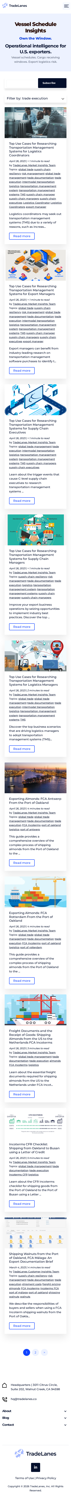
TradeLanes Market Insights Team (34, 165)
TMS (23, 194)
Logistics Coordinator (36, 202)
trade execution (39, 1060)
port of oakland (51, 825)
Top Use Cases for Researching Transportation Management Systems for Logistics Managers (33, 681)
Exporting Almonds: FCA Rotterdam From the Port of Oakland (31, 917)
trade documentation (40, 177)
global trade (26, 169)
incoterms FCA (49, 1288)
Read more (21, 236)
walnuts (25, 1296)
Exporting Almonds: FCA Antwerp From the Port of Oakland (35, 801)
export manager (36, 206)
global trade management (35, 446)
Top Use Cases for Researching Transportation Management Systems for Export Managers (32, 290)
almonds (55, 1060)
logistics (14, 186)
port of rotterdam (31, 947)
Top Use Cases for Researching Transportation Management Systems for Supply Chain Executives (32, 426)
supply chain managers (24, 198)
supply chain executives (24, 467)
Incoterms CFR (18, 1174)
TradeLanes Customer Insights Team (36, 1271)
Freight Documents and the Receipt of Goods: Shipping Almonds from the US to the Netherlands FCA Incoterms (30, 1036)
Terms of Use (25, 1478)
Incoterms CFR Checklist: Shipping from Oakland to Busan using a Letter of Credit (34, 1148)
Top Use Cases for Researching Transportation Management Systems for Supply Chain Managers (32, 556)
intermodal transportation (38, 181)
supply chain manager (40, 194)
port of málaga (18, 1292)
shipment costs (32, 1284)
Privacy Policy (46, 1478)
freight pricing (51, 1284)
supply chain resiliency (32, 576)
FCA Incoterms (31, 825)
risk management (33, 173)
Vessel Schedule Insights (35, 27)
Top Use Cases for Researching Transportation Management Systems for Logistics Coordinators (32, 149)
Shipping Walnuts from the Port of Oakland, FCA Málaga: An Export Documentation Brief (34, 1258)
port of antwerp (30, 829)
